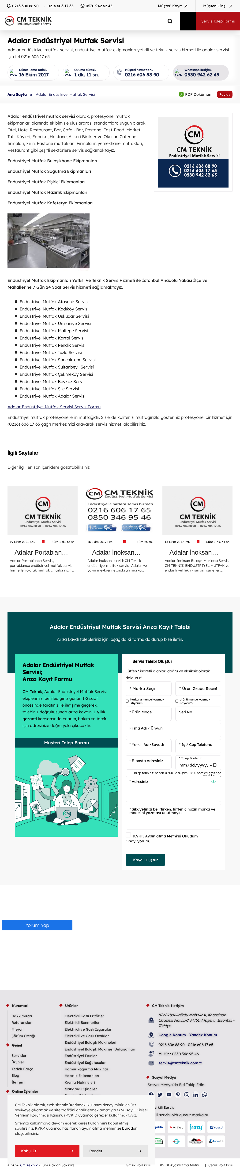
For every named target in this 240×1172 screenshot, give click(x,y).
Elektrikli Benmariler (82, 1022)
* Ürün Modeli (141, 712)
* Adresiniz (138, 781)
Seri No (185, 712)
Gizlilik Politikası (138, 1165)
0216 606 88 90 (25, 6)
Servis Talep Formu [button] (218, 21)
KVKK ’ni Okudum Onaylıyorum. (162, 838)
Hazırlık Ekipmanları (82, 1075)
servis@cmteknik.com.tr (180, 1063)
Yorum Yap (37, 925)
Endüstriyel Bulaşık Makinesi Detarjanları (100, 1049)
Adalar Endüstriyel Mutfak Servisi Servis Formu (54, 406)
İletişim (17, 1082)
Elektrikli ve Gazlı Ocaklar (87, 1036)
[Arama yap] (166, 21)
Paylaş (224, 94)
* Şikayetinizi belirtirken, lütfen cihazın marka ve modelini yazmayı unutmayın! (172, 811)
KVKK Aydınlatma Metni (179, 1165)
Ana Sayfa (17, 94)
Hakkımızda (21, 1016)
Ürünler (17, 1062)
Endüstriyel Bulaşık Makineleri (90, 1042)
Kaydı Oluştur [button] (145, 860)
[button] (213, 781)
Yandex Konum (203, 1034)
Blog (15, 1075)
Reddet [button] (95, 1151)
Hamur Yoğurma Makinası (87, 1069)
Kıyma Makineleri (80, 1082)
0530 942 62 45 (99, 6)
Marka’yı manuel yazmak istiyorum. (147, 701)
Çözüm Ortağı (23, 1036)
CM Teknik (29, 1165)
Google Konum (172, 1034)
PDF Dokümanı (195, 94)
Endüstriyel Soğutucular (85, 1062)
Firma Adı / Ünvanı (146, 728)
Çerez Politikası (220, 1165)
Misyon (17, 1029)
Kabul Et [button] (28, 1151)
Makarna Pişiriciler (81, 1089)
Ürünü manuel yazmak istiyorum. (195, 701)
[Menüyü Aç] (188, 21)
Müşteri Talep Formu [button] (66, 742)
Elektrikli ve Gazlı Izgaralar (88, 1029)
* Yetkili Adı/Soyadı (146, 744)
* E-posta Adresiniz (146, 760)
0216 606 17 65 (61, 6)
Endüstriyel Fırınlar (81, 1056)
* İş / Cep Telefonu (195, 744)
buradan (130, 1128)
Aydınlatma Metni (161, 836)
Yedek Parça (22, 1069)
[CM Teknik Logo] (87, 20)
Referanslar (21, 1022)
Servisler (18, 1055)
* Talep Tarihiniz (190, 758)
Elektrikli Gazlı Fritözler (84, 1016)
